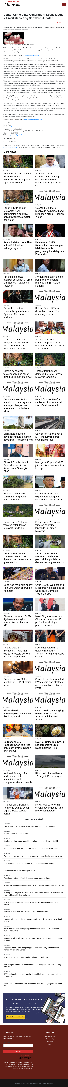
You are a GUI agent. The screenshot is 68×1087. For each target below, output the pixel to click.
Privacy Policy (50, 1039)
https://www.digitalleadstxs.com (32, 55)
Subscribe (18, 1051)
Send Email (10, 127)
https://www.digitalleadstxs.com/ (18, 135)
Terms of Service (50, 1036)
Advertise (50, 1041)
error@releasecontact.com (11, 147)
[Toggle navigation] (64, 4)
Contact (50, 1044)
